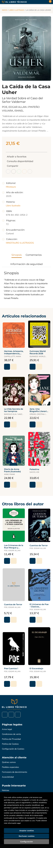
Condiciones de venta (11, 734)
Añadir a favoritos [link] (16, 156)
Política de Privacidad (11, 739)
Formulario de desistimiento (14, 772)
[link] (14, 367)
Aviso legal (7, 729)
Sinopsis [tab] (16, 254)
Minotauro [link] (11, 186)
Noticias (5, 790)
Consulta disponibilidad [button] (20, 161)
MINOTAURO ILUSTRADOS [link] (20, 242)
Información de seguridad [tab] (26, 264)
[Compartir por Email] (24, 171)
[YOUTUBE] (18, 714)
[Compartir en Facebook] (8, 171)
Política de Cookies (10, 744)
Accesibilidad (8, 777)
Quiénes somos (9, 762)
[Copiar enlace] (30, 171)
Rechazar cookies (26, 836)
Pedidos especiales (10, 767)
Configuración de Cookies (13, 749)
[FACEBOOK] (5, 714)
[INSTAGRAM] (11, 714)
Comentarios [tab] (34, 254)
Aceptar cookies (26, 830)
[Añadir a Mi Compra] (7, 367)
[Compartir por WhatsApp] (19, 171)
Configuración (26, 842)
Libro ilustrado (16, 10)
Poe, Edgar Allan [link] (14, 106)
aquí (18, 823)
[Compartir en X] (13, 171)
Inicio (4, 10)
